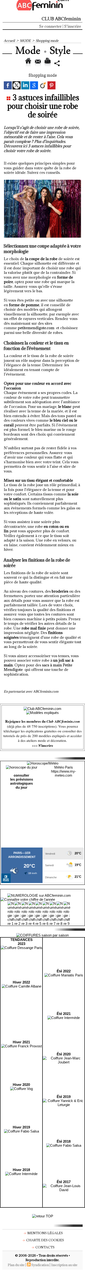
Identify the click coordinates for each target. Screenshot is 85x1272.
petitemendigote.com (36, 327)
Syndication (40, 1265)
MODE (25, 41)
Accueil (9, 41)
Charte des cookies (45, 1240)
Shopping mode (47, 41)
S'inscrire (72, 26)
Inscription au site (64, 1265)
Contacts (45, 1247)
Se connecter (50, 26)
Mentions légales (45, 1233)
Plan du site (16, 1265)
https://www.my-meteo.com (63, 773)
